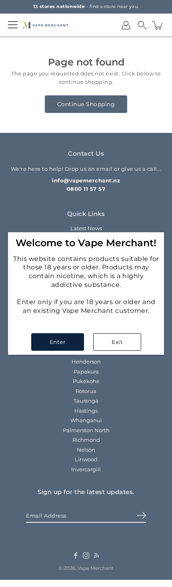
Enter (58, 342)
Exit (117, 342)
